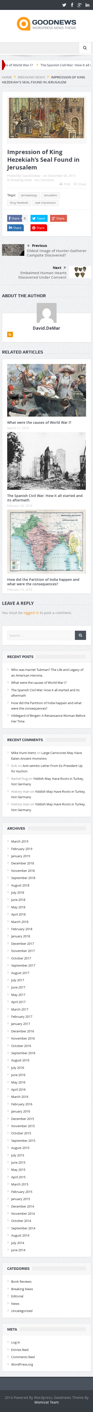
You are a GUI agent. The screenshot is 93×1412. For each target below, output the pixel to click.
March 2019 (19, 841)
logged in (31, 612)
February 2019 (21, 849)
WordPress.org (22, 1364)
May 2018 (18, 907)
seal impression (45, 202)
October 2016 (21, 1046)
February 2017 (21, 1016)
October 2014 (21, 1220)
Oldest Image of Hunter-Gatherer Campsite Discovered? (57, 253)
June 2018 (18, 899)
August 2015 (20, 1148)
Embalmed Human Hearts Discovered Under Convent (42, 275)
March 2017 (19, 1009)
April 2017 (18, 1002)
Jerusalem (50, 195)
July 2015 (17, 1155)
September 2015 (23, 1140)
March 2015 (19, 1184)
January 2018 (20, 936)
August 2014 (20, 1235)
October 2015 (21, 1133)
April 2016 (18, 1089)
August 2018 (20, 885)
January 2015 (20, 1199)
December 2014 (22, 1206)
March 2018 (19, 921)
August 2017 (20, 973)
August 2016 (20, 1060)
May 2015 (18, 1169)
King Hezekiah (19, 202)
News (15, 1303)
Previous (39, 245)
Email (82, 184)
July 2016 (17, 1067)
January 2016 (20, 1111)
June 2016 (18, 1075)
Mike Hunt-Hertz (23, 753)
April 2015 (18, 1177)
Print (67, 184)
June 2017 (18, 987)
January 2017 (20, 1023)
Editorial (17, 1296)
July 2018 (17, 892)
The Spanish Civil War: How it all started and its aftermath (45, 497)
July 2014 (17, 1243)
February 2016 (21, 1104)
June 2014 (18, 1250)
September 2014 (23, 1228)
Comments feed (23, 1357)
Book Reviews (21, 1281)
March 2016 (19, 1096)
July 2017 (17, 980)
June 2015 (18, 1162)
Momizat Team (46, 1402)
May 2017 (18, 994)
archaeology (29, 195)
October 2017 (21, 958)
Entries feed (20, 1349)
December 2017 (22, 943)
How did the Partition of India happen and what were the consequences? (43, 581)
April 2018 (18, 914)
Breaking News (21, 180)
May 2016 (18, 1082)
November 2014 (23, 1213)
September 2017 (23, 965)
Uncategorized (21, 1311)
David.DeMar (31, 176)
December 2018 (22, 863)
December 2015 (22, 1118)
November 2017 (23, 951)
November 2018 (23, 870)
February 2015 (21, 1191)
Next (57, 267)
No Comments (44, 180)
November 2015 (23, 1126)
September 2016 (23, 1053)
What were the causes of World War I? (39, 422)
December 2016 (22, 1031)
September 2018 (23, 878)
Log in (15, 1342)
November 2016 (23, 1038)
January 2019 (20, 856)
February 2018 (21, 929)
